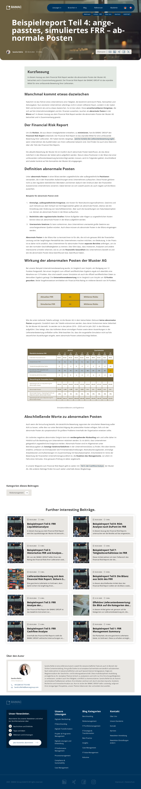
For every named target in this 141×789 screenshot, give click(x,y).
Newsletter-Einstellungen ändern (119, 741)
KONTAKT (127, 14)
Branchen (71, 8)
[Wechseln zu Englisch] (130, 7)
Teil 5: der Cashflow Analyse (92, 466)
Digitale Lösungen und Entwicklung (63, 742)
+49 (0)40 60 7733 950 (22, 685)
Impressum (119, 782)
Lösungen (56, 8)
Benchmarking (87, 716)
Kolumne (85, 757)
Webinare (87, 14)
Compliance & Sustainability (60, 761)
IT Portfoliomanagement (91, 726)
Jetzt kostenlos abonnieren (23, 743)
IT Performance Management (60, 749)
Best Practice (87, 738)
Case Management (61, 768)
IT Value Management (90, 752)
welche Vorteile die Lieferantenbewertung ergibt (94, 139)
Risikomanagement (16, 493)
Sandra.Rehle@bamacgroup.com (26, 687)
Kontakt (113, 726)
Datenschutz (130, 782)
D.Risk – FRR (98, 14)
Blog (85, 8)
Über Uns (108, 14)
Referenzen (98, 8)
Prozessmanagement (62, 756)
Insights (85, 743)
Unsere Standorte (116, 721)
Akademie (114, 8)
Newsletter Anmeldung (118, 736)
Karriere (117, 14)
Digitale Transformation (63, 729)
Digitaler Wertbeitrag (62, 719)
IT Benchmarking (61, 724)
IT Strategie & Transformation (88, 732)
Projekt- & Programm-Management (63, 735)
